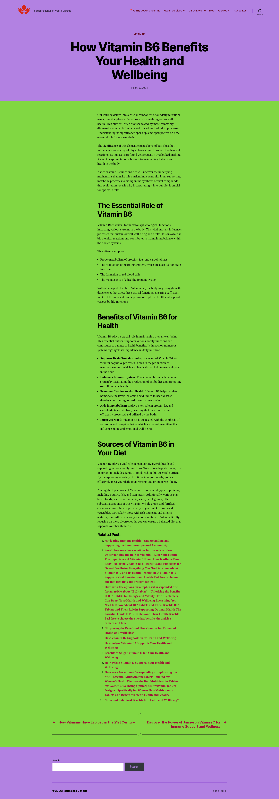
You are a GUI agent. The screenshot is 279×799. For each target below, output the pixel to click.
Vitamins (139, 34)
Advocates (240, 10)
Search (55, 760)
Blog (211, 10)
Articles (222, 10)
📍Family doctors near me (144, 10)
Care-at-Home (197, 10)
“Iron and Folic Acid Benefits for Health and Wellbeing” (142, 700)
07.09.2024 (141, 87)
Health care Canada (74, 790)
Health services (173, 10)
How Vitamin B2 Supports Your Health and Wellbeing (140, 638)
